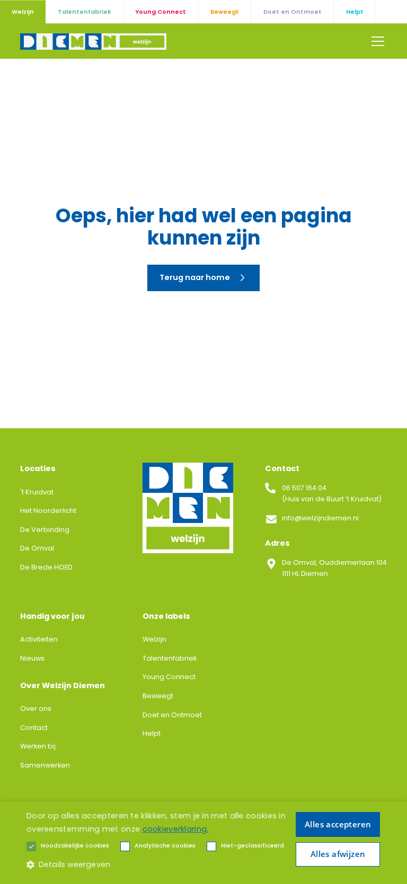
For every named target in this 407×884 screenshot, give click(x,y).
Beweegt (158, 695)
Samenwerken (45, 765)
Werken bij (38, 746)
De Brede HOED (46, 567)
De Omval (37, 548)
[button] (376, 41)
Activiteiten (39, 639)
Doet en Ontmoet (172, 714)
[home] (93, 41)
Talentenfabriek (170, 658)
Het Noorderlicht (48, 510)
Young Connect (169, 676)
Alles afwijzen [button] (338, 854)
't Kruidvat (37, 492)
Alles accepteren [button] (338, 824)
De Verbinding (44, 529)
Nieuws (32, 658)
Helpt (152, 733)
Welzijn (154, 639)
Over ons (35, 708)
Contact (34, 727)
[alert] (203, 842)
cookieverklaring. (176, 829)
